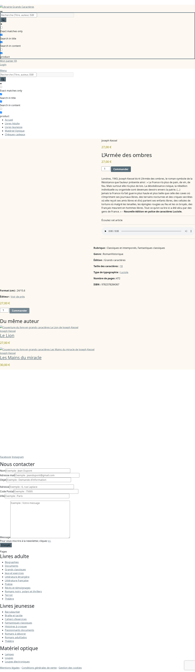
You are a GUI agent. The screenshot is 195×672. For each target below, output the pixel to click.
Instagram (18, 457)
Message (5, 537)
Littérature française (16, 580)
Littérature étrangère (17, 577)
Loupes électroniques (17, 661)
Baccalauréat (12, 612)
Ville (2, 496)
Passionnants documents (19, 630)
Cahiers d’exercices (16, 619)
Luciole (124, 272)
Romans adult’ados (16, 637)
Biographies (12, 562)
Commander (120, 169)
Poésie (8, 584)
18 (121, 266)
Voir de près (18, 296)
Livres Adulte (12, 123)
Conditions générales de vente (39, 667)
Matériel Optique (15, 130)
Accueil (9, 120)
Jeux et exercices (14, 573)
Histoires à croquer (16, 626)
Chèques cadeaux (15, 134)
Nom (3, 470)
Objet (3, 480)
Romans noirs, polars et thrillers (23, 591)
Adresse (4, 487)
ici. (49, 541)
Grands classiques (15, 569)
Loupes (9, 658)
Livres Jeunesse (13, 127)
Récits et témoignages (17, 587)
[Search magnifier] (3, 19)
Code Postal (7, 491)
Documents (11, 566)
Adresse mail (7, 475)
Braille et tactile (14, 615)
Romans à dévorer (15, 633)
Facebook (5, 457)
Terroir (9, 595)
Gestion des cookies (70, 667)
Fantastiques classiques (18, 622)
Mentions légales (10, 667)
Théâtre (9, 598)
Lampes (9, 654)
